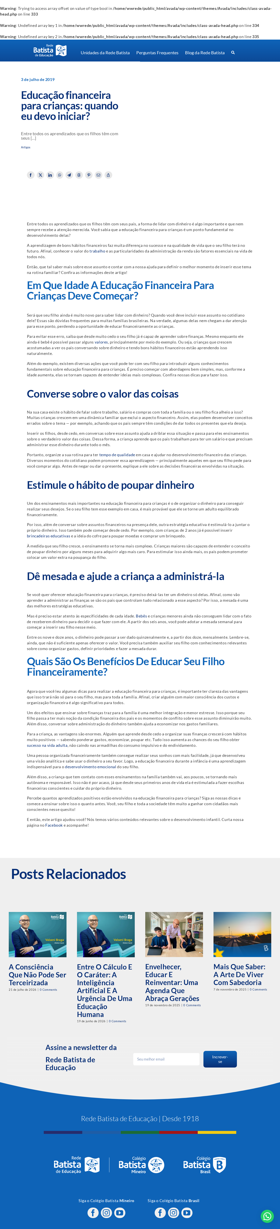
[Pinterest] (89, 175)
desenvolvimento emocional (90, 766)
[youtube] (119, 1213)
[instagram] (106, 1213)
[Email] (98, 175)
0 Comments (48, 989)
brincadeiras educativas (48, 536)
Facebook (54, 825)
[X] (41, 175)
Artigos (25, 147)
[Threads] (79, 175)
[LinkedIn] (50, 175)
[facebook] (93, 1213)
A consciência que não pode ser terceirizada (37, 975)
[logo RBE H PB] (50, 46)
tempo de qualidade (117, 454)
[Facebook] (31, 175)
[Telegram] (69, 175)
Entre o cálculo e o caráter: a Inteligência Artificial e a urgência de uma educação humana (105, 991)
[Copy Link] (108, 175)
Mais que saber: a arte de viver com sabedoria (240, 974)
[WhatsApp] (60, 175)
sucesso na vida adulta (47, 745)
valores (101, 342)
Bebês (141, 616)
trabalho (97, 251)
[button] (267, 1216)
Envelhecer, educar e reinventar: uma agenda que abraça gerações (172, 982)
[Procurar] (233, 52)
